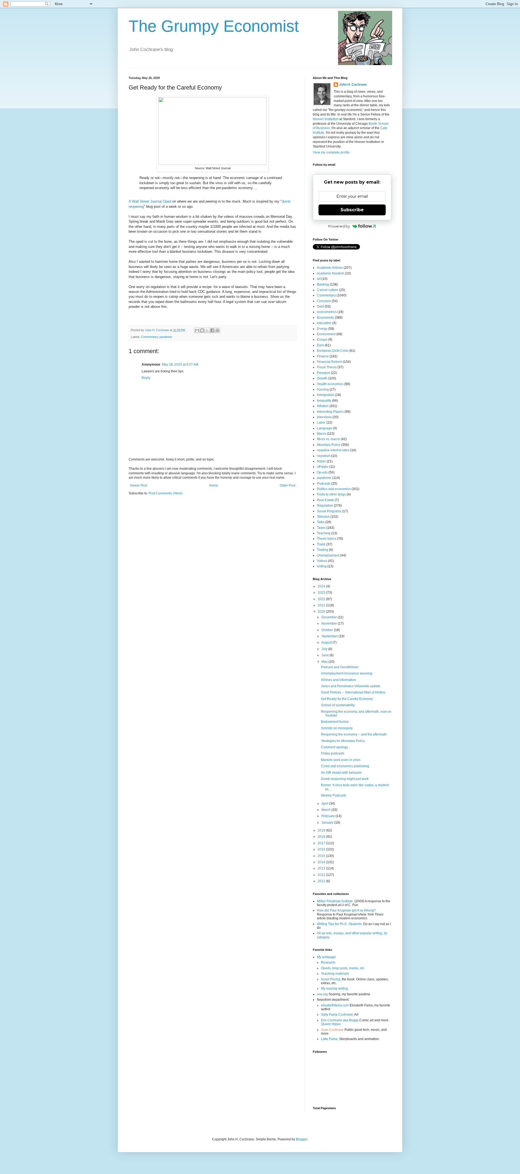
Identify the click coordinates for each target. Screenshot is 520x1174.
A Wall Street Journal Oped (150, 201)
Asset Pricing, (331, 979)
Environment (326, 334)
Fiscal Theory (327, 367)
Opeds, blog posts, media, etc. (343, 968)
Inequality (324, 400)
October (327, 630)
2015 (322, 856)
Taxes (321, 528)
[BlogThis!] (202, 330)
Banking (323, 284)
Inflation (323, 406)
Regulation (325, 505)
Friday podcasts (332, 753)
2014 (322, 862)
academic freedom (330, 273)
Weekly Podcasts (333, 795)
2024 (322, 586)
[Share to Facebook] (212, 330)
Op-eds (322, 472)
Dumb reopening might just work (345, 779)
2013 (322, 868)
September (330, 636)
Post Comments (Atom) (166, 493)
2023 (322, 592)
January (327, 822)
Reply (146, 378)
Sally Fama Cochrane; (337, 1014)
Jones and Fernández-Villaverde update (350, 686)
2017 (322, 843)
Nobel (321, 461)
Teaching (323, 533)
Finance (323, 356)
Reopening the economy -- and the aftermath (354, 734)
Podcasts (323, 483)
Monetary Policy (328, 445)
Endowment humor (335, 722)
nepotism (323, 456)
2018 (322, 837)
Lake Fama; (329, 1039)
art (319, 279)
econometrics (327, 312)
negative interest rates (333, 450)
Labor (321, 422)
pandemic (166, 336)
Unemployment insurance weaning (346, 673)
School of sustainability (338, 705)
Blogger (301, 1139)
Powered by (339, 226)
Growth (322, 378)
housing (323, 389)
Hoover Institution (326, 119)
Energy (322, 329)
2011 (322, 881)
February (328, 816)
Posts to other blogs (331, 494)
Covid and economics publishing (345, 766)
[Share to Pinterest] (217, 330)
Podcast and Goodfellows (340, 667)
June (325, 655)
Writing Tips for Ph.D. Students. (339, 924)
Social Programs (329, 511)
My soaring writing (334, 988)
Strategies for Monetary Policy (343, 741)
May (325, 662)
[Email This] (197, 330)
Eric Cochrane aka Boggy (340, 1020)
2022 (322, 599)
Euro (320, 345)
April (325, 803)
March (326, 810)
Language (324, 428)
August (327, 642)
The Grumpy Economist (214, 26)
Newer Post (138, 485)
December (329, 617)
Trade (321, 544)
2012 (322, 875)
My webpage (326, 957)
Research (328, 962)
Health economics (330, 384)
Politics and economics (334, 489)
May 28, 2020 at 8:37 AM (180, 364)
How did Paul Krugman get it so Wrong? (346, 910)
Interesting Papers (330, 412)
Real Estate (325, 500)
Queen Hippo (331, 1024)
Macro (321, 434)
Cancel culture (327, 290)
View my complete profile (331, 152)
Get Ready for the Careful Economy (347, 699)
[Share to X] (207, 330)
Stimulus (323, 517)
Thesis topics (326, 538)
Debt (320, 306)
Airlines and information (338, 680)
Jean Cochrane (332, 1030)
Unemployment (328, 555)
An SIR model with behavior (341, 773)
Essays (322, 339)
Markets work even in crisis (340, 760)
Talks (320, 522)
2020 (322, 611)
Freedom (323, 373)
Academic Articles (330, 268)
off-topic (323, 467)
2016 (322, 849)
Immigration (325, 395)
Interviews (324, 417)
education (324, 323)
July (324, 649)
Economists (325, 317)
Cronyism (324, 301)
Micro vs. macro (328, 439)
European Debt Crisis (333, 351)
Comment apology (334, 747)
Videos (322, 561)
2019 (322, 830)
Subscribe (352, 209)
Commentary (149, 336)
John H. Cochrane (353, 85)
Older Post (287, 485)
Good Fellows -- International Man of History (353, 692)
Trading (322, 550)
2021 (322, 605)
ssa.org (322, 994)
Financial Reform (329, 362)
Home (213, 485)
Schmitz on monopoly (337, 728)
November (329, 623)
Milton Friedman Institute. (335, 901)
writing (322, 566)
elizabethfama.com (335, 1005)
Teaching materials (335, 973)
